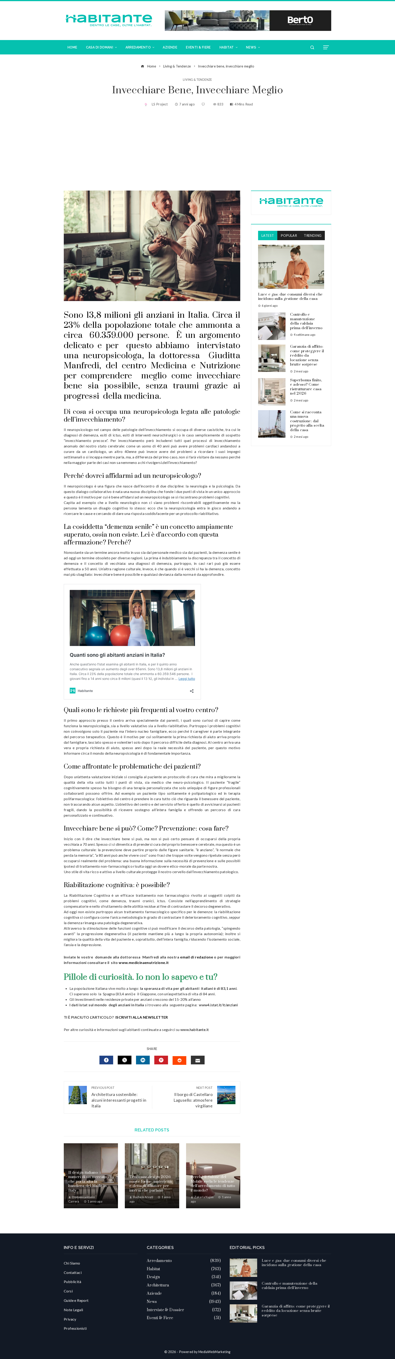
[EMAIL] (198, 1060)
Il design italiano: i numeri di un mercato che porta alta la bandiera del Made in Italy (87, 1181)
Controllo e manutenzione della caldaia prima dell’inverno (306, 321)
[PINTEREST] (161, 1060)
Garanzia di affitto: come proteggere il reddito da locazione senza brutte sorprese (307, 355)
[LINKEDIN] (143, 1060)
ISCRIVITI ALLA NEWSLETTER (142, 1017)
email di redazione (196, 957)
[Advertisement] (197, 149)
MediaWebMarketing (214, 1352)
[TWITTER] (124, 1060)
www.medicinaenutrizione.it (144, 962)
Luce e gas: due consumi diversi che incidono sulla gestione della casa (290, 296)
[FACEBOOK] (106, 1060)
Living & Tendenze (197, 79)
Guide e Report (76, 1300)
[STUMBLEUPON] (179, 1060)
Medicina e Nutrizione (195, 366)
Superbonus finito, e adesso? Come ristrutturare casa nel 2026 (306, 387)
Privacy (70, 1319)
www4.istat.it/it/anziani (218, 1005)
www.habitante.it (194, 1029)
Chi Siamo (72, 1263)
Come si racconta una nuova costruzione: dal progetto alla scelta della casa (307, 421)
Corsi (68, 1291)
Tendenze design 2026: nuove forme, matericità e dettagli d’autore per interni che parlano (150, 1184)
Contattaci (73, 1272)
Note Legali (73, 1310)
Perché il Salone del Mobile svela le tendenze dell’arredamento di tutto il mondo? (213, 1184)
